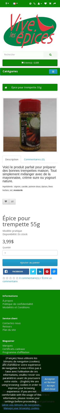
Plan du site (9, 329)
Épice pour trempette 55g (26, 87)
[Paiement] (55, 3)
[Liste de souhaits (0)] (45, 3)
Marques (7, 345)
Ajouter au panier (30, 262)
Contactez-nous (11, 323)
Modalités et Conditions (16, 307)
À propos (7, 300)
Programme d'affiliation (15, 352)
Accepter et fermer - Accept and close (50, 384)
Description (11, 159)
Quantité (6, 247)
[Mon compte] (40, 3)
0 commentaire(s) (29, 278)
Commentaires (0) (34, 159)
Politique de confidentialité (17, 304)
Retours (7, 326)
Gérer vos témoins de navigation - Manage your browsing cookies (21, 406)
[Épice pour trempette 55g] (30, 124)
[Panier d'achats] (50, 3)
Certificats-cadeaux (13, 349)
